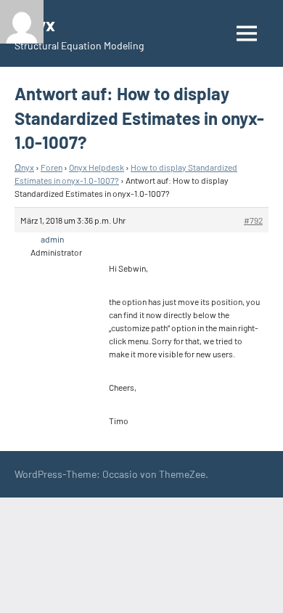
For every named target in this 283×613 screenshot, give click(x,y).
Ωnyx (24, 167)
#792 (253, 220)
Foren (51, 167)
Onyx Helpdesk (96, 167)
